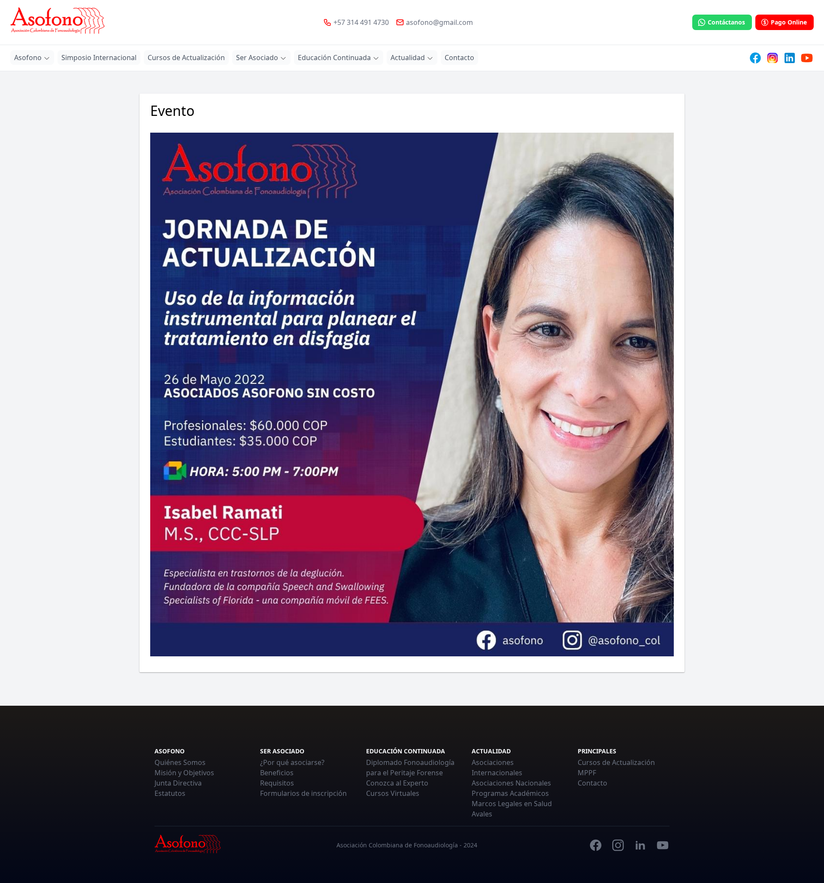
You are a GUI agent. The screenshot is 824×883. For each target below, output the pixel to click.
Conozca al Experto (397, 783)
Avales (482, 814)
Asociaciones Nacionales (511, 783)
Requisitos (277, 783)
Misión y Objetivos (184, 772)
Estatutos (169, 793)
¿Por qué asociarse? (292, 762)
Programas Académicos (510, 793)
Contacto (592, 783)
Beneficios (277, 772)
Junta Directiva (178, 783)
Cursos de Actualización (616, 762)
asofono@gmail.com (439, 22)
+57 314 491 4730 (361, 22)
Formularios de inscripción (303, 793)
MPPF (587, 772)
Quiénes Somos (180, 762)
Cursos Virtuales (392, 793)
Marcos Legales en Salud (512, 803)
